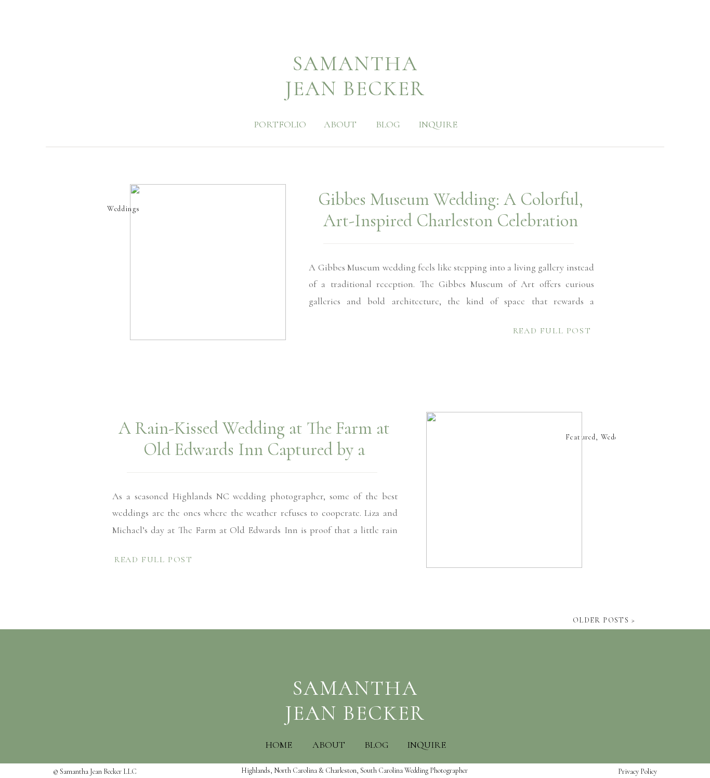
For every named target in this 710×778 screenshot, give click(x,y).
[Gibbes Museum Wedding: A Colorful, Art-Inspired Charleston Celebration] (208, 262)
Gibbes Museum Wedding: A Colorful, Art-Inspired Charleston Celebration (450, 210)
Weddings (123, 208)
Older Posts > (604, 620)
